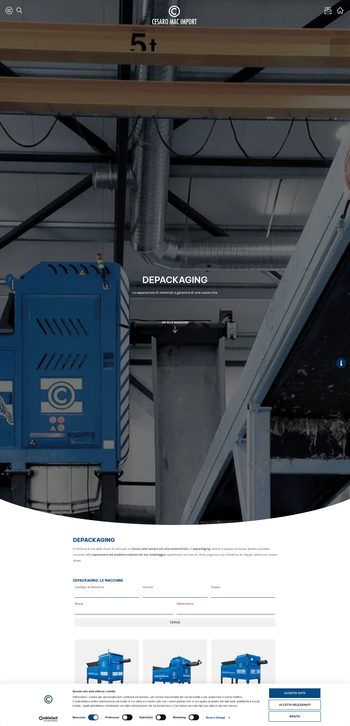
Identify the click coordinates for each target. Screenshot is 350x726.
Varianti (148, 587)
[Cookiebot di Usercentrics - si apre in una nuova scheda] (48, 719)
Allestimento (185, 603)
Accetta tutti (294, 693)
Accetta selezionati (294, 704)
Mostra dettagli (215, 717)
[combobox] (107, 593)
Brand (79, 603)
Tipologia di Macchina (89, 587)
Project (215, 587)
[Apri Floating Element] (341, 363)
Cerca (175, 622)
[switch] (127, 717)
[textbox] (107, 593)
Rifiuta (294, 716)
